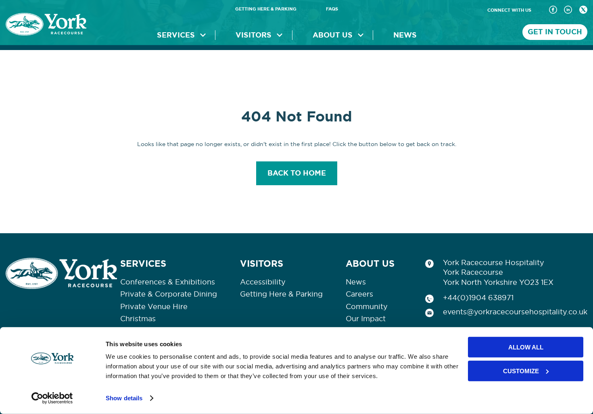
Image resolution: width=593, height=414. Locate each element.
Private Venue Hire (154, 306)
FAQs (332, 9)
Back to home (296, 173)
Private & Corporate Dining (168, 294)
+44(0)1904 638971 (478, 297)
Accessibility (263, 282)
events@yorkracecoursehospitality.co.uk (515, 311)
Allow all (525, 347)
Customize (521, 370)
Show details (124, 398)
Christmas (138, 318)
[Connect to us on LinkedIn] (568, 10)
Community (367, 306)
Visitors (253, 35)
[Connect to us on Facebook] (553, 10)
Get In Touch (555, 32)
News (405, 35)
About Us (333, 35)
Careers (359, 294)
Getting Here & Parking (265, 9)
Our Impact (366, 318)
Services (176, 35)
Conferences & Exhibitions (167, 282)
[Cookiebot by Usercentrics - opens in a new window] (52, 398)
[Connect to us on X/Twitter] (583, 10)
